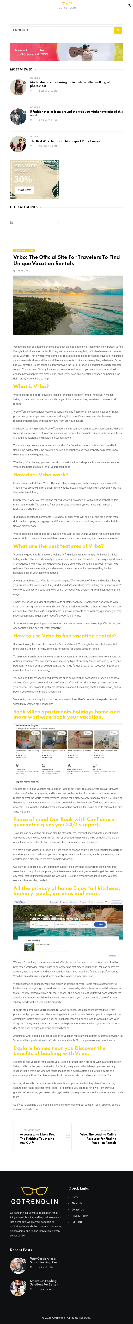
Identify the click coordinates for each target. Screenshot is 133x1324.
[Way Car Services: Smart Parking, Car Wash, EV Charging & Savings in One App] (18, 1266)
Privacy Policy (80, 1215)
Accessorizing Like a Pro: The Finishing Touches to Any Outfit (37, 1138)
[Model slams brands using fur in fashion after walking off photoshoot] (18, 87)
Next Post (107, 1130)
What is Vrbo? (31, 386)
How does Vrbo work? (40, 475)
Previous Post (32, 1130)
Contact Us (78, 1209)
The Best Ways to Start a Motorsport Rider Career (65, 141)
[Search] (129, 5)
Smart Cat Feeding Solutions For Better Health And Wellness (44, 1285)
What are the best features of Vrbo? (58, 546)
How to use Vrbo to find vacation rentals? (65, 636)
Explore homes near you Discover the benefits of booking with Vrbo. (59, 1051)
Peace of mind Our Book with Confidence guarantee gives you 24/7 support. (63, 822)
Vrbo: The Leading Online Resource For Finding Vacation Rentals (98, 1138)
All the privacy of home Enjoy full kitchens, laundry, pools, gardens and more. (66, 891)
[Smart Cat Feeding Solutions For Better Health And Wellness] (18, 1288)
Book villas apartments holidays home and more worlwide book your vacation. (66, 715)
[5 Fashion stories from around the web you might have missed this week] (18, 116)
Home (75, 1197)
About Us (77, 1203)
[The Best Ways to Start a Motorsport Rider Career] (18, 144)
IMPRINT (77, 1221)
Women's (35, 78)
